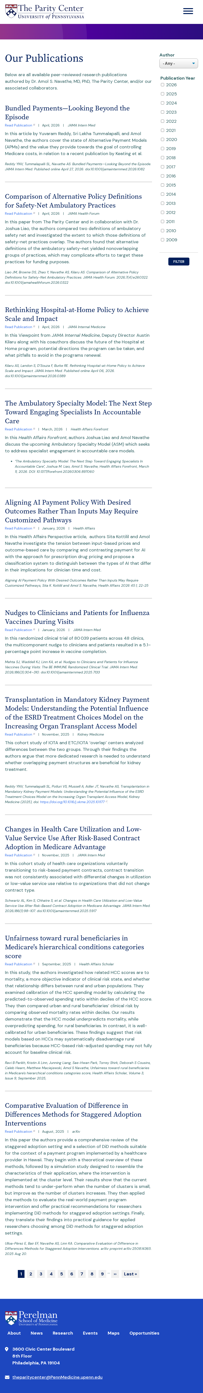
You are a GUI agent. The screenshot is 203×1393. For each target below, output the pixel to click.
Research (63, 1333)
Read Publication (18, 125)
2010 (171, 231)
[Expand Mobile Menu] (188, 12)
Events (90, 1333)
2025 (171, 94)
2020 (171, 139)
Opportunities (144, 1333)
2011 (170, 222)
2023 (171, 112)
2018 (171, 158)
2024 (171, 103)
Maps (114, 1333)
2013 (171, 203)
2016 (171, 176)
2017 (171, 167)
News (37, 1333)
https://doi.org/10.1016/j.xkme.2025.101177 (72, 802)
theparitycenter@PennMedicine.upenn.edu (57, 1377)
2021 (171, 130)
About (14, 1333)
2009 (171, 240)
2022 (171, 121)
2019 (171, 149)
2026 (171, 85)
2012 (171, 212)
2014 (171, 194)
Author (167, 55)
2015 (171, 185)
